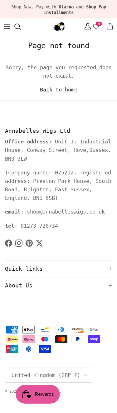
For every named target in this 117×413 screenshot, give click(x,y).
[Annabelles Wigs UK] (58, 27)
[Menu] (7, 27)
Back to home (58, 89)
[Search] (20, 27)
